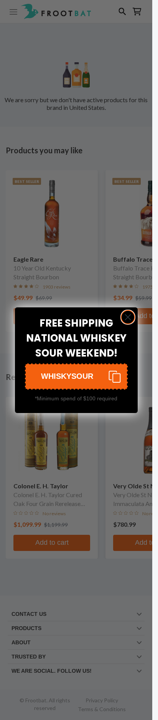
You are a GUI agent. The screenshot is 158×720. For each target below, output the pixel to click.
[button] (76, 376)
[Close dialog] (128, 317)
